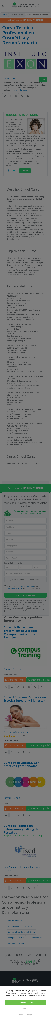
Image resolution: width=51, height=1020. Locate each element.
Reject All (25, 1008)
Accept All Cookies (25, 1003)
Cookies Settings (25, 1015)
